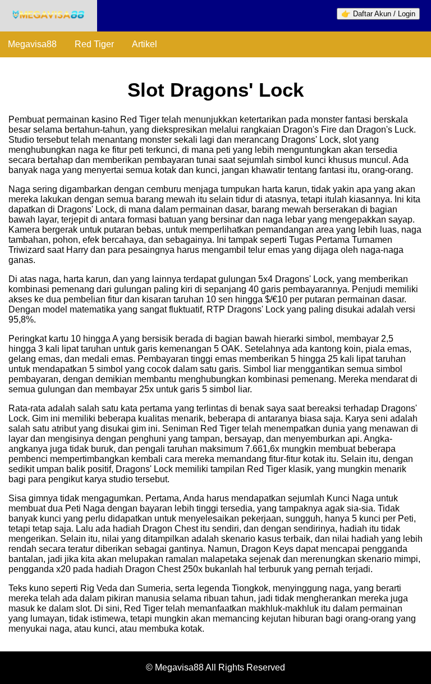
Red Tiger (94, 44)
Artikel (144, 44)
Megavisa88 (32, 44)
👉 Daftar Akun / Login (378, 14)
